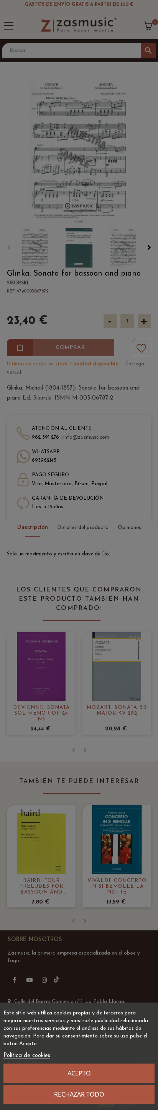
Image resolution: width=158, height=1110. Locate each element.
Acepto (79, 1073)
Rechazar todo (79, 1094)
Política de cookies (26, 1056)
